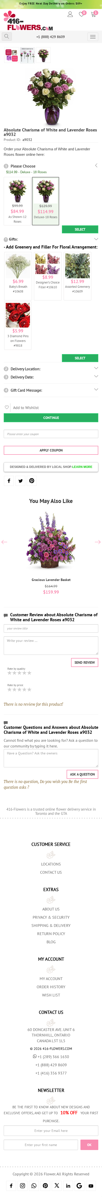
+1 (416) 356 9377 (51, 1073)
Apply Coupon (51, 450)
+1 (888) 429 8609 (50, 37)
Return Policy (51, 933)
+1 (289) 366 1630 (53, 1056)
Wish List (51, 994)
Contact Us (51, 872)
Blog (51, 941)
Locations (51, 864)
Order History (51, 986)
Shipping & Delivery (51, 925)
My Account (51, 978)
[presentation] (4, 542)
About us (51, 909)
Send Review (85, 662)
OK (89, 1145)
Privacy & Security (51, 917)
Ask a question (82, 774)
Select (80, 229)
